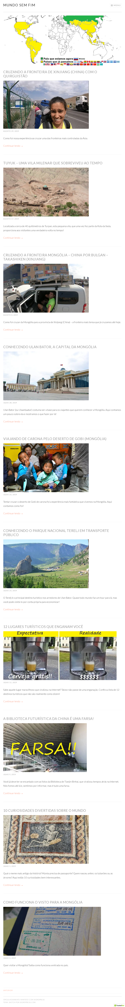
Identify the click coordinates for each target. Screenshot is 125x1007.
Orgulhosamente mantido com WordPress (24, 1000)
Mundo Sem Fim (19, 5)
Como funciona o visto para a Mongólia (43, 902)
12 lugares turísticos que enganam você (43, 627)
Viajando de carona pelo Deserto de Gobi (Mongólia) (55, 439)
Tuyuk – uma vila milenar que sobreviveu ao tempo (53, 163)
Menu (117, 5)
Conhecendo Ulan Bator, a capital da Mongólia (50, 347)
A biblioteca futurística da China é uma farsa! (48, 719)
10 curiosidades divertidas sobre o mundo (44, 810)
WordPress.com (28, 1002)
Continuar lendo (13, 145)
